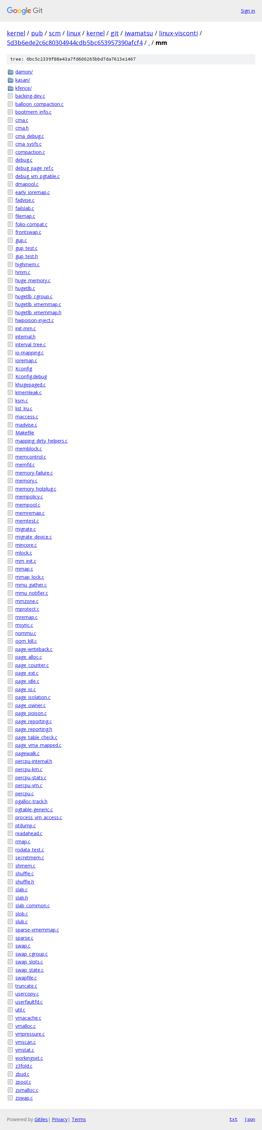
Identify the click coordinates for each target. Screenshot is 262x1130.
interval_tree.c (30, 344)
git (115, 33)
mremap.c (26, 617)
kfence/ (23, 88)
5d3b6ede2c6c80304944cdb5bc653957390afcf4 (75, 42)
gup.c (21, 240)
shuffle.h (24, 881)
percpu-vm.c (28, 785)
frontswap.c (28, 232)
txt (233, 1119)
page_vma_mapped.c (38, 745)
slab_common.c (32, 905)
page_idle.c (27, 681)
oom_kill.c (26, 641)
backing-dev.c (30, 96)
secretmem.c (29, 857)
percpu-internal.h (33, 761)
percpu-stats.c (30, 777)
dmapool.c (27, 184)
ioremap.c (26, 360)
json (249, 1119)
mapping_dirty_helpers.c (41, 440)
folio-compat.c (31, 224)
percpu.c (24, 793)
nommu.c (25, 633)
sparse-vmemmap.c (37, 929)
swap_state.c (29, 970)
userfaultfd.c (29, 1002)
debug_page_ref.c (34, 168)
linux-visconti (178, 33)
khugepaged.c (30, 384)
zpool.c (23, 1082)
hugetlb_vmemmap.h (38, 312)
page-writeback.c (34, 649)
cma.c (21, 120)
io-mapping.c (29, 352)
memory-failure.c (34, 472)
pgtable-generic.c (34, 809)
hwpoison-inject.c (34, 320)
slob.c (21, 913)
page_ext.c (27, 673)
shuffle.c (24, 873)
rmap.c (22, 841)
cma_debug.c (29, 136)
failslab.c (24, 208)
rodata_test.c (29, 849)
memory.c (26, 480)
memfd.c (25, 464)
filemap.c (25, 216)
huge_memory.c (32, 280)
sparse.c (24, 938)
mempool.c (27, 505)
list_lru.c (23, 408)
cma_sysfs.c (28, 144)
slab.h (21, 897)
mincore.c (26, 545)
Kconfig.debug (31, 376)
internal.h (25, 336)
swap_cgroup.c (31, 954)
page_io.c (25, 689)
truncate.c (26, 986)
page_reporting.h (33, 729)
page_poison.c (31, 713)
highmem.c (27, 264)
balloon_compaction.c (39, 104)
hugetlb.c (25, 288)
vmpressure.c (30, 1034)
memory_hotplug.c (35, 489)
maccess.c (26, 416)
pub (37, 33)
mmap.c (24, 569)
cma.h (22, 128)
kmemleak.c (28, 392)
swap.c (22, 945)
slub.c (21, 921)
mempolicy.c (29, 496)
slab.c (21, 889)
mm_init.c (25, 561)
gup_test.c (26, 248)
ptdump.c (25, 825)
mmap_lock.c (29, 577)
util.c (20, 1009)
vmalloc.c (25, 1026)
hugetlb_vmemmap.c (38, 304)
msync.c (24, 625)
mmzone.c (27, 601)
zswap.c (24, 1098)
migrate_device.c (33, 537)
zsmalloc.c (26, 1090)
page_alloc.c (28, 657)
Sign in (248, 10)
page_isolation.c (32, 697)
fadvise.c (24, 200)
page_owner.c (30, 705)
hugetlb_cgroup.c (34, 296)
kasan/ (22, 80)
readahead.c (28, 833)
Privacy (60, 1119)
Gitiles (41, 1119)
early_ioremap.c (32, 192)
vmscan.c (25, 1042)
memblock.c (28, 448)
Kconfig (23, 368)
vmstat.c (24, 1050)
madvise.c (26, 424)
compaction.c (30, 152)
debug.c (23, 160)
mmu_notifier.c (31, 593)
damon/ (24, 71)
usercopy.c (27, 993)
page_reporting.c (33, 721)
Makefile (24, 432)
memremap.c (30, 513)
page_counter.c (32, 665)
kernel (16, 33)
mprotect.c (27, 609)
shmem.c (25, 865)
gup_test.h (26, 256)
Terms (79, 1119)
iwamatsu (139, 33)
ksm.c (21, 400)
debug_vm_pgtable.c (37, 176)
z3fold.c (23, 1066)
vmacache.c (28, 1018)
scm (55, 33)
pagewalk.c (27, 753)
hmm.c (22, 272)
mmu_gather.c (31, 585)
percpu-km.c (28, 769)
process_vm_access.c (38, 817)
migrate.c (25, 529)
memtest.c (27, 521)
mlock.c (23, 553)
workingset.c (29, 1058)
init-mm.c (25, 328)
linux (74, 33)
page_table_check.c (36, 737)
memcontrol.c (30, 456)
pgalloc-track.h (31, 801)
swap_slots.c (29, 961)
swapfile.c (26, 977)
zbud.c (22, 1074)
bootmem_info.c (33, 112)
